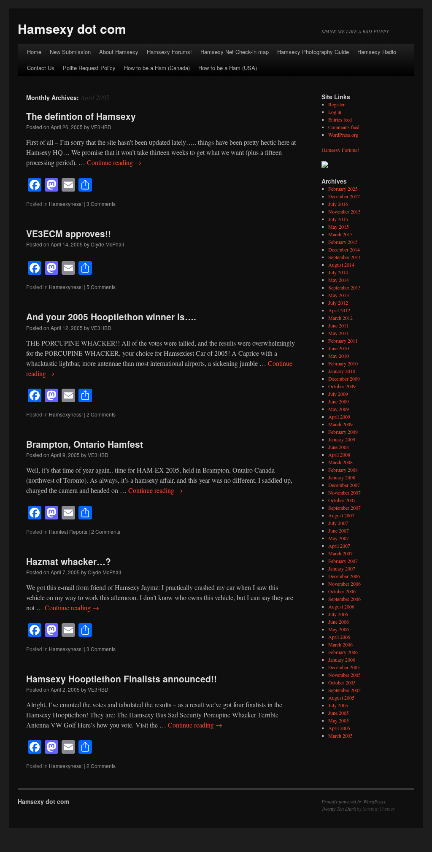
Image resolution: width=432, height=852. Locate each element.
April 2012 (339, 310)
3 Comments (101, 203)
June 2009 (338, 401)
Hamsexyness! (66, 203)
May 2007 (338, 538)
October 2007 (342, 500)
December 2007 (344, 484)
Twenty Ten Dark (338, 809)
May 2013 (338, 295)
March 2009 (340, 424)
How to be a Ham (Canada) (157, 68)
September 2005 (344, 690)
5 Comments (101, 286)
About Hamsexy (118, 52)
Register (336, 104)
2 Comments (101, 414)
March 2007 (340, 553)
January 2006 (341, 659)
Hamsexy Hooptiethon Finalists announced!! (121, 678)
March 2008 (340, 462)
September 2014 (344, 257)
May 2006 (338, 629)
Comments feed (343, 127)
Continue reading (114, 162)
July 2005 (338, 705)
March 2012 (340, 317)
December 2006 (344, 576)
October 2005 (342, 682)
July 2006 (338, 614)
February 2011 (343, 340)
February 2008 (343, 469)
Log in (334, 111)
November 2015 (344, 211)
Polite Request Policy (89, 68)
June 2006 (338, 621)
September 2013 (344, 287)
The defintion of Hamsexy (81, 116)
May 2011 (338, 333)
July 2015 (338, 219)
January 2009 (341, 439)
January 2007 (341, 568)
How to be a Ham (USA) (227, 68)
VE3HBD (101, 126)
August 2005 (341, 697)
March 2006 (340, 644)
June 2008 (338, 447)
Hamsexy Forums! (169, 52)
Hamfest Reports (68, 531)
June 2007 (338, 530)
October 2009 (342, 386)
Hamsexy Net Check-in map (234, 52)
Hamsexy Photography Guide (313, 52)
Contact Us (40, 68)
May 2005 (338, 720)
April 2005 (339, 728)
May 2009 (338, 409)
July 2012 (338, 302)
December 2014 (344, 249)
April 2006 (339, 636)
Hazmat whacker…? (68, 561)
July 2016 (338, 203)
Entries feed (340, 119)
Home (34, 52)
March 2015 (340, 234)
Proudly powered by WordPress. (354, 801)
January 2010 (341, 371)
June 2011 (338, 325)
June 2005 (338, 712)
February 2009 (343, 431)
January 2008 (341, 477)
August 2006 (341, 606)
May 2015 (338, 226)
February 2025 (343, 188)
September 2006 (344, 598)
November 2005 (344, 674)
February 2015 (343, 241)
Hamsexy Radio (376, 52)
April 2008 (339, 454)
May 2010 (338, 355)
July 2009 (338, 393)
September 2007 (344, 507)
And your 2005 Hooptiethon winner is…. (111, 316)
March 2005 (340, 735)
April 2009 (339, 416)
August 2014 (341, 264)
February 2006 (343, 652)
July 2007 (338, 522)
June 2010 (338, 348)
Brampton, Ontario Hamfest (84, 444)
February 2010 (343, 363)
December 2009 (344, 378)
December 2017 (344, 196)
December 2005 (344, 667)
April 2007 (339, 545)
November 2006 (344, 583)
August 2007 (341, 515)
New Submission (70, 52)
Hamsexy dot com (72, 28)
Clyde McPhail (107, 244)
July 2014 (338, 272)
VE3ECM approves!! (68, 233)
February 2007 (343, 560)
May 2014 (338, 279)
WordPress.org (343, 134)
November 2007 (344, 492)
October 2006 (342, 591)
